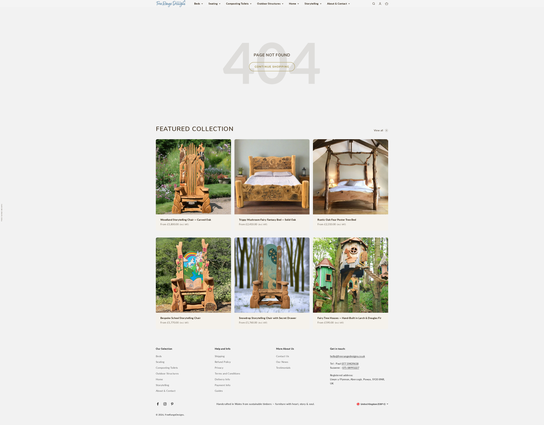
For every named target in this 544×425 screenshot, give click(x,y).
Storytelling (311, 3)
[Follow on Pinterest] (172, 404)
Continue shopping (272, 66)
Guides (219, 390)
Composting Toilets (237, 3)
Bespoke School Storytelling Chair (180, 317)
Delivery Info (222, 379)
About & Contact (337, 3)
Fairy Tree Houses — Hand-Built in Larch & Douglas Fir (349, 317)
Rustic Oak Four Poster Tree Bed (336, 219)
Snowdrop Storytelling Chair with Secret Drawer (267, 317)
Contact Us (282, 356)
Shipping (220, 356)
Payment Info (222, 385)
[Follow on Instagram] (165, 404)
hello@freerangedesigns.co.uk (347, 356)
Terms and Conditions (227, 373)
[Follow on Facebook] (158, 404)
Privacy (219, 367)
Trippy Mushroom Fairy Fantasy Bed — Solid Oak (267, 219)
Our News (282, 361)
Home (292, 3)
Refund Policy (223, 361)
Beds (197, 3)
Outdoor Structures (268, 3)
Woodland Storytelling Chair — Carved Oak (185, 219)
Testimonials (283, 367)
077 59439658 (350, 363)
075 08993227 (350, 367)
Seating (213, 3)
